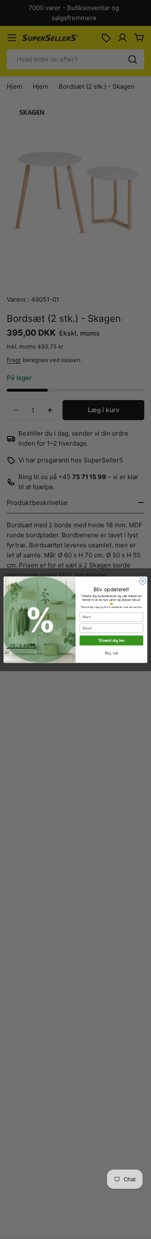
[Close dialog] (142, 581)
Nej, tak (111, 653)
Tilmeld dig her (111, 640)
